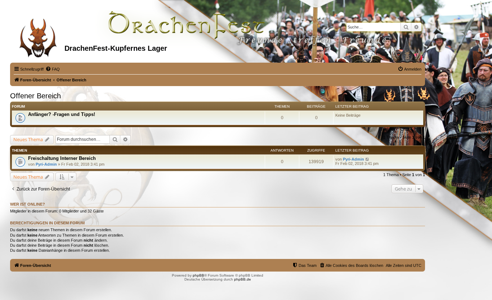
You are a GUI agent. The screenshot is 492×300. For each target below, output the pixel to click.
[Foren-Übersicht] (38, 35)
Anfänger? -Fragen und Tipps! (61, 114)
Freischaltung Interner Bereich (62, 158)
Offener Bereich (35, 96)
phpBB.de (242, 279)
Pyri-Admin (46, 164)
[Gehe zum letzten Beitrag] (367, 159)
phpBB (198, 275)
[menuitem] (52, 69)
